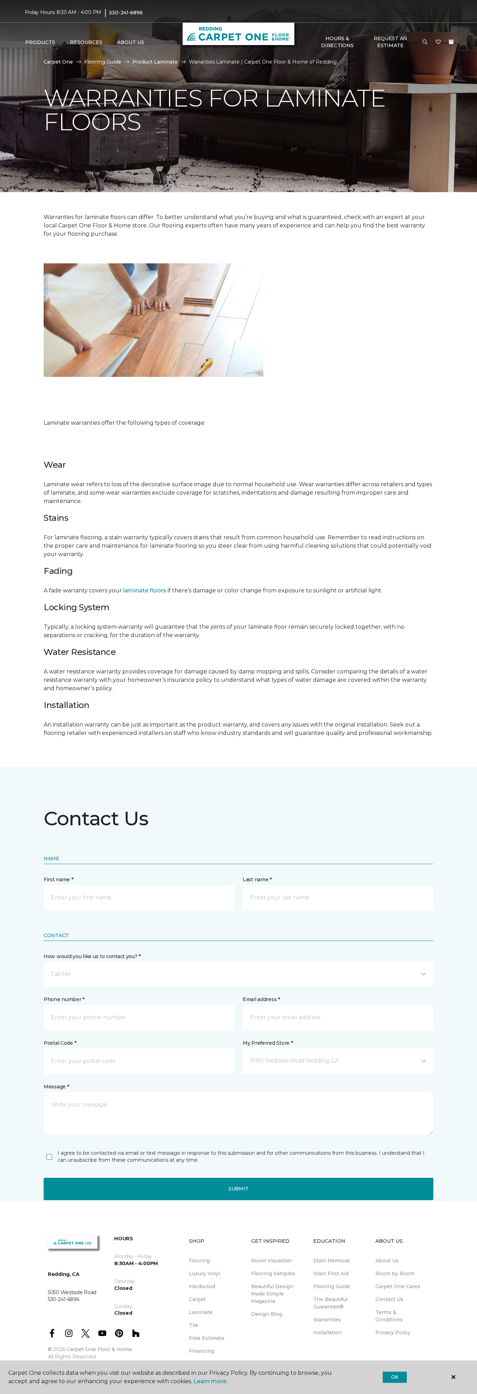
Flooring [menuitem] (199, 1260)
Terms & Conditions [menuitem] (389, 1316)
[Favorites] (438, 42)
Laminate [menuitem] (201, 1312)
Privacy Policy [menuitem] (393, 1332)
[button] (425, 42)
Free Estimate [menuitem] (207, 1338)
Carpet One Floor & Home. (100, 1349)
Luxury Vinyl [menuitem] (204, 1273)
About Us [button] (130, 42)
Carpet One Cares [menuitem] (397, 1286)
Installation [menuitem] (327, 1332)
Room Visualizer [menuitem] (271, 1260)
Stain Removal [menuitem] (331, 1260)
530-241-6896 (126, 12)
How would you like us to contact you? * (92, 956)
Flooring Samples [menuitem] (273, 1273)
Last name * (257, 879)
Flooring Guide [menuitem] (331, 1286)
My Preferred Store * (268, 1043)
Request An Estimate (390, 42)
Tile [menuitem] (193, 1325)
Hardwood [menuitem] (202, 1286)
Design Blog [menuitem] (266, 1314)
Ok (394, 1377)
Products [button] (40, 42)
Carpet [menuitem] (197, 1299)
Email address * (261, 999)
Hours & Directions (337, 42)
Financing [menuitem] (201, 1351)
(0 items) (451, 41)
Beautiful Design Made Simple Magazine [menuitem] (272, 1293)
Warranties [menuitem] (327, 1319)
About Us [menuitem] (387, 1260)
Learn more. (210, 1381)
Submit (238, 1188)
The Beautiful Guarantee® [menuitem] (330, 1303)
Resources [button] (86, 42)
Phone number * (64, 999)
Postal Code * (60, 1043)
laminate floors (144, 590)
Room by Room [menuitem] (394, 1273)
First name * (58, 879)
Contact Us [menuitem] (389, 1299)
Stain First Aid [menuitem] (330, 1273)
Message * (56, 1086)
